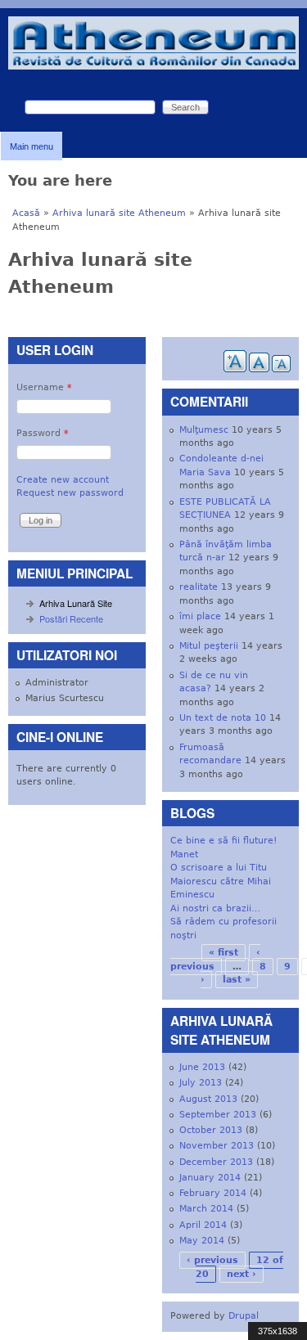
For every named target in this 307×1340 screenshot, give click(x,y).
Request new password (70, 493)
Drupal (243, 1316)
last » (237, 979)
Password (42, 433)
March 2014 (206, 1208)
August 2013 (208, 1099)
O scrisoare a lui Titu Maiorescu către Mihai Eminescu (220, 881)
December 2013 (216, 1162)
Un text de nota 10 (222, 718)
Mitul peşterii (208, 646)
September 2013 (217, 1114)
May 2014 (201, 1240)
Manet (184, 854)
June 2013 (202, 1067)
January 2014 (210, 1177)
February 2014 (212, 1193)
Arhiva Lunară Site (75, 602)
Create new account (62, 479)
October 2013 (210, 1130)
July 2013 (200, 1082)
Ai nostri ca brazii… (215, 908)
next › (241, 1274)
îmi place (200, 616)
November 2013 (216, 1145)
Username (44, 387)
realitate (198, 587)
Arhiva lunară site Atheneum (119, 213)
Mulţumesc (203, 430)
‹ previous (212, 1260)
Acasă (26, 213)
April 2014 (203, 1225)
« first (223, 952)
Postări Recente (71, 618)
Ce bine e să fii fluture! (223, 840)
